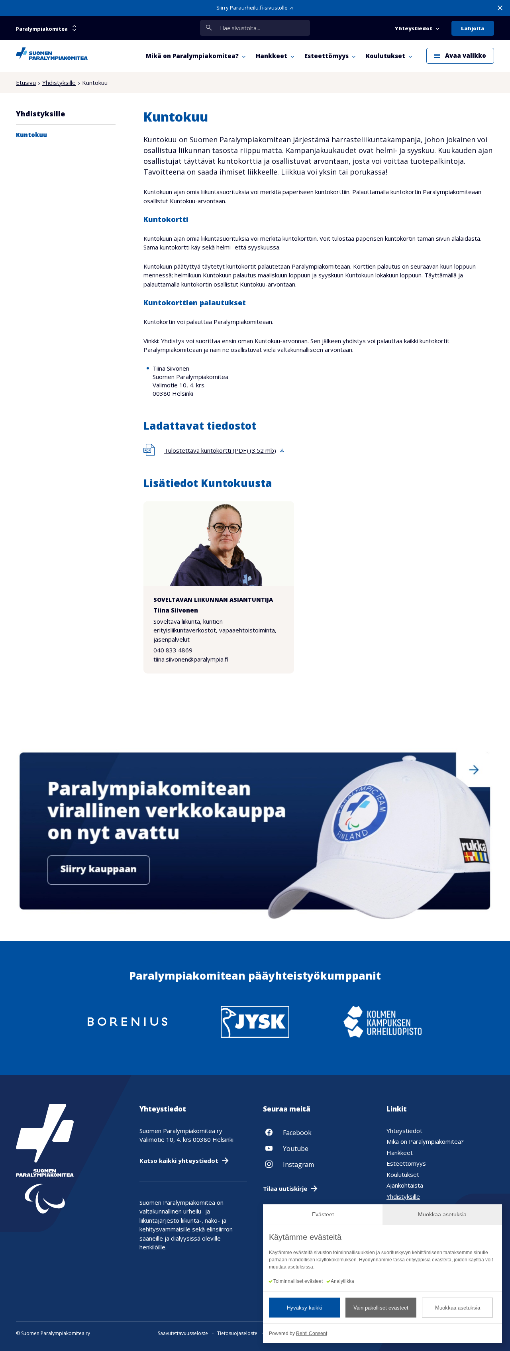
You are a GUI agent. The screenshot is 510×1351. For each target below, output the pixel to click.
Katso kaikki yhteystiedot (178, 1160)
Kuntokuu (31, 135)
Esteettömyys (406, 1163)
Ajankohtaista (404, 1185)
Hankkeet (399, 1153)
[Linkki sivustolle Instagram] (317, 1164)
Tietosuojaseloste (237, 1333)
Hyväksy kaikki (304, 1308)
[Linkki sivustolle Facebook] (317, 1132)
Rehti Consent (311, 1333)
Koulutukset (402, 1174)
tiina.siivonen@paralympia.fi (190, 659)
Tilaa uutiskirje (285, 1188)
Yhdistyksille (59, 82)
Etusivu (26, 82)
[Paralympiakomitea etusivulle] (52, 55)
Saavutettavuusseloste (183, 1333)
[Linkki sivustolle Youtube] (317, 1148)
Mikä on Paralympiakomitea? (425, 1141)
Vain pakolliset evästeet (380, 1308)
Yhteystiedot (404, 1131)
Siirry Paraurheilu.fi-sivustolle (252, 7)
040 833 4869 (172, 650)
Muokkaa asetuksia (457, 1308)
